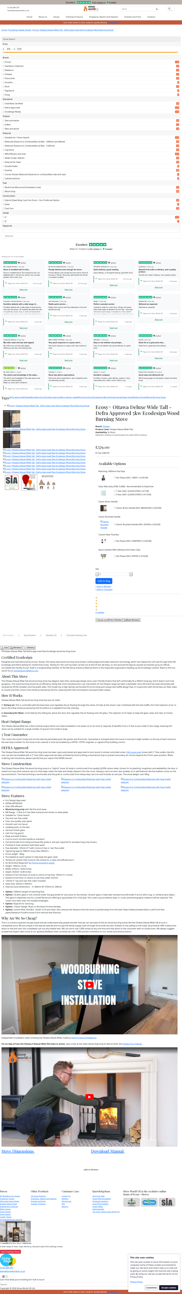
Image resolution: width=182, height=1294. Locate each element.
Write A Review (115, 620)
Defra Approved (12, 107)
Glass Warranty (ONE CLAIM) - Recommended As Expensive (126, 486)
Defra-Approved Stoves (9, 1201)
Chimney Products (38, 1196)
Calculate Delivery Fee (76, 635)
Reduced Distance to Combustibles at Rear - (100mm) (30, 145)
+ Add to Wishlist (103, 586)
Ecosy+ (8, 62)
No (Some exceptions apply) (42, 863)
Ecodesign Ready (13, 111)
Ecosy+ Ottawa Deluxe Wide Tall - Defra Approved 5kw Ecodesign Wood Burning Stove (73, 30)
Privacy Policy (136, 1281)
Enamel (8, 170)
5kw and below (12, 120)
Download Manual (108, 1151)
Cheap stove (126, 397)
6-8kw (8, 124)
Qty (97, 568)
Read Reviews (133, 620)
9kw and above (12, 128)
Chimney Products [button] (74, 17)
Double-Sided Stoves (8, 1204)
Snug (7, 94)
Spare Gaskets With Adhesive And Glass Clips (119, 549)
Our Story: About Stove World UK (106, 1212)
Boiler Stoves (5, 1209)
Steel (7, 204)
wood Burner (104, 397)
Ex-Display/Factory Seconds (11, 1219)
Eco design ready (70, 397)
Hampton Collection (14, 66)
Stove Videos (97, 1206)
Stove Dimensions (18, 1151)
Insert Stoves (5, 1212)
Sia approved (55, 397)
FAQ (63, 1204)
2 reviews (99, 612)
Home (29, 17)
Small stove (115, 397)
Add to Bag (104, 581)
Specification (30, 635)
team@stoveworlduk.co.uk (18, 10)
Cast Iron (9, 208)
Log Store (9, 149)
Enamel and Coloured (9, 1206)
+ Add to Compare (103, 589)
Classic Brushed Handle (109, 516)
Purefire (9, 82)
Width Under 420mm (15, 158)
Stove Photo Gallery (100, 1204)
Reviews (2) (51, 635)
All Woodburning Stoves (10, 1196)
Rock (7, 86)
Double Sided (11, 166)
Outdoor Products (38, 1204)
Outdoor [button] (151, 17)
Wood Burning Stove (156, 397)
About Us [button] (43, 17)
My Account (66, 1201)
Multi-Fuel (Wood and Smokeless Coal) (23, 187)
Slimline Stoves (139, 397)
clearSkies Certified (14, 103)
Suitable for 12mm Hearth (17, 137)
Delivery (65, 1199)
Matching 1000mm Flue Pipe (111, 471)
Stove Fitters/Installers (101, 1199)
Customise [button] (151, 1287)
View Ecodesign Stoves (10, 1252)
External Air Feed (13, 162)
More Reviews (91, 1169)
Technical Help (98, 1196)
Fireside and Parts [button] (132, 17)
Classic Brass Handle (108, 501)
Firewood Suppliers (100, 1201)
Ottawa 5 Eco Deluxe (132, 1044)
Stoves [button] (56, 17)
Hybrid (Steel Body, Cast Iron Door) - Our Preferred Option (32, 200)
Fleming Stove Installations (83, 1037)
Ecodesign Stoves (7, 1199)
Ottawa (8, 74)
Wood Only (10, 191)
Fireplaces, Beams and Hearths (44, 1199)
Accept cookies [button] (168, 1287)
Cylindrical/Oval (12, 178)
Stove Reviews (98, 1209)
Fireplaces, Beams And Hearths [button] (103, 17)
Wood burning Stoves (88, 397)
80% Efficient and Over (15, 154)
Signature (9, 90)
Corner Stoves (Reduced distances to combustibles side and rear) (35, 174)
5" (6, 217)
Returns (65, 1206)
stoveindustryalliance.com (26, 670)
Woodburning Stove (40, 397)
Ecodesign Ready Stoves (20, 30)
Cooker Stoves (6, 1217)
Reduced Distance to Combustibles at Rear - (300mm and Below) (35, 141)
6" (6, 221)
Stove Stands (5, 1214)
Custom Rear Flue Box (108, 534)
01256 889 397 (13, 7)
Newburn (9, 70)
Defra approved (16, 397)
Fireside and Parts (38, 1201)
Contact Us (66, 1196)
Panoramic (10, 78)
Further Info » (113, 22)
